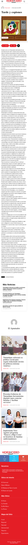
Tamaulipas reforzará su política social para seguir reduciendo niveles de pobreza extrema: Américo (14, 289)
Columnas (5, 37)
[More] (18, 45)
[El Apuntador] (2, 7)
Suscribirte (23, 455)
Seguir (14, 455)
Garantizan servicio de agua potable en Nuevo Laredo (13, 306)
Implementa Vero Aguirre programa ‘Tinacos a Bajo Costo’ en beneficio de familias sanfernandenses (14, 301)
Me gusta (5, 455)
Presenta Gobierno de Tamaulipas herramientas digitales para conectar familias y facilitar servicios (14, 295)
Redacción (5, 368)
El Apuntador (7, 7)
